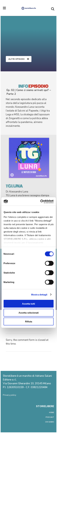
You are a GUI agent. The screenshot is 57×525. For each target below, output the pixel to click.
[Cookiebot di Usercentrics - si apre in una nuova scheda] (41, 201)
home (51, 412)
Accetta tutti (28, 303)
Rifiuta (28, 321)
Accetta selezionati (29, 312)
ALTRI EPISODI (16, 59)
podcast (50, 417)
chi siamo (49, 422)
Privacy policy (9, 395)
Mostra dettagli (39, 294)
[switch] (49, 263)
